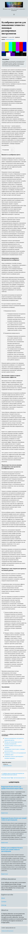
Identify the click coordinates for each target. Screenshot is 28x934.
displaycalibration (10, 39)
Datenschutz (4, 931)
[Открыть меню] (14, 14)
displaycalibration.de (10, 927)
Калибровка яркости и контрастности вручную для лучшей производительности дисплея (12, 774)
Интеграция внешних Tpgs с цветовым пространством (13, 777)
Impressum (10, 931)
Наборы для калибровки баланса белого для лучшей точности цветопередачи (12, 849)
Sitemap (3, 905)
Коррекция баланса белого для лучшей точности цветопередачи (13, 819)
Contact (3, 901)
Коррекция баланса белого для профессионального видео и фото (12, 787)
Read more (4, 813)
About (3, 898)
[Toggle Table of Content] (11, 150)
